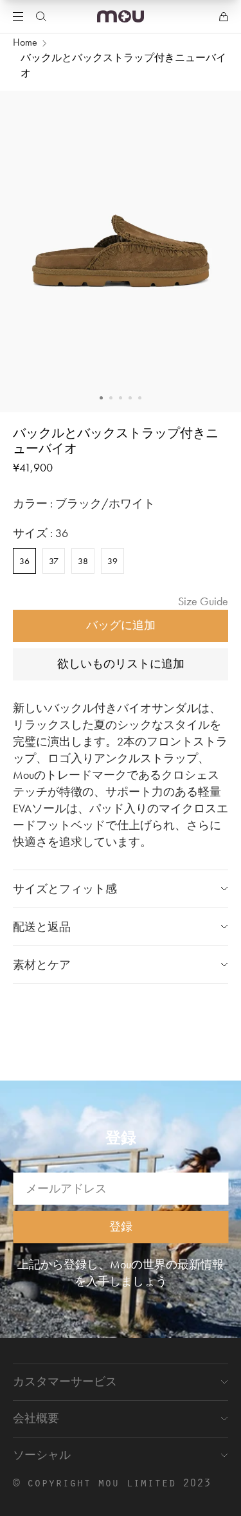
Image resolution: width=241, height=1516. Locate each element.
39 (112, 561)
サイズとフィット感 (65, 888)
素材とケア (42, 964)
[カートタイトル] (223, 17)
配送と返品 (42, 926)
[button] (101, 397)
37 (53, 561)
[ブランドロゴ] (120, 16)
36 (24, 561)
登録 (120, 1226)
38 (83, 561)
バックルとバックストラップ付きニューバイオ (123, 65)
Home (25, 42)
